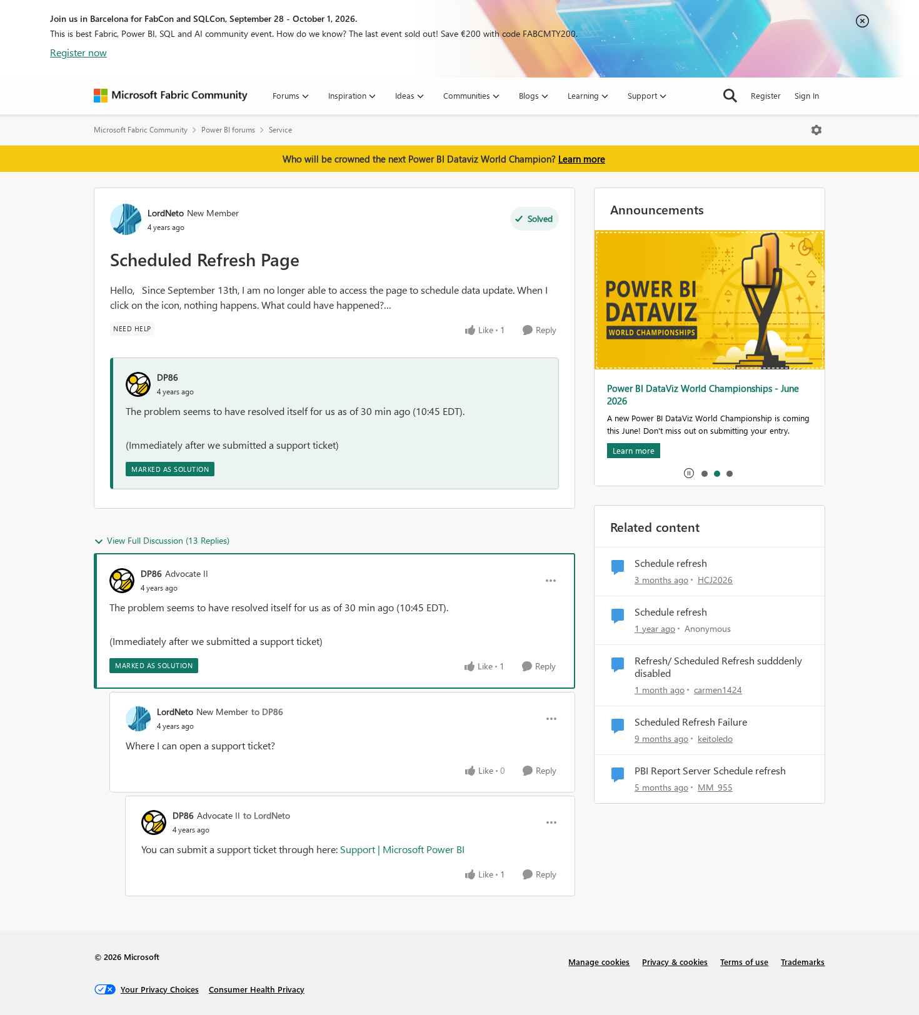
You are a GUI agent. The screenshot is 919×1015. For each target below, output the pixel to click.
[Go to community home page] (171, 95)
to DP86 (267, 712)
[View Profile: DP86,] (138, 384)
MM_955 (715, 787)
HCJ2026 (715, 580)
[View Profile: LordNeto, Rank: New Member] (125, 219)
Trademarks (803, 961)
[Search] (730, 95)
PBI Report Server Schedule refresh (710, 770)
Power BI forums (228, 129)
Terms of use (744, 961)
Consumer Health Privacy (256, 989)
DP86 (167, 377)
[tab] (704, 473)
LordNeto (166, 213)
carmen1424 (718, 690)
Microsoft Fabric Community (141, 129)
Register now (78, 52)
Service (280, 129)
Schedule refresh (671, 563)
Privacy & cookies (675, 961)
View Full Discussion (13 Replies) (168, 540)
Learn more (581, 158)
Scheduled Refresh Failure (691, 722)
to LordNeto (266, 815)
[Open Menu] (816, 130)
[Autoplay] (689, 473)
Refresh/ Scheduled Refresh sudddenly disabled (718, 667)
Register (766, 95)
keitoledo (715, 738)
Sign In (807, 95)
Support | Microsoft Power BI (402, 849)
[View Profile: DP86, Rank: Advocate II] (121, 580)
